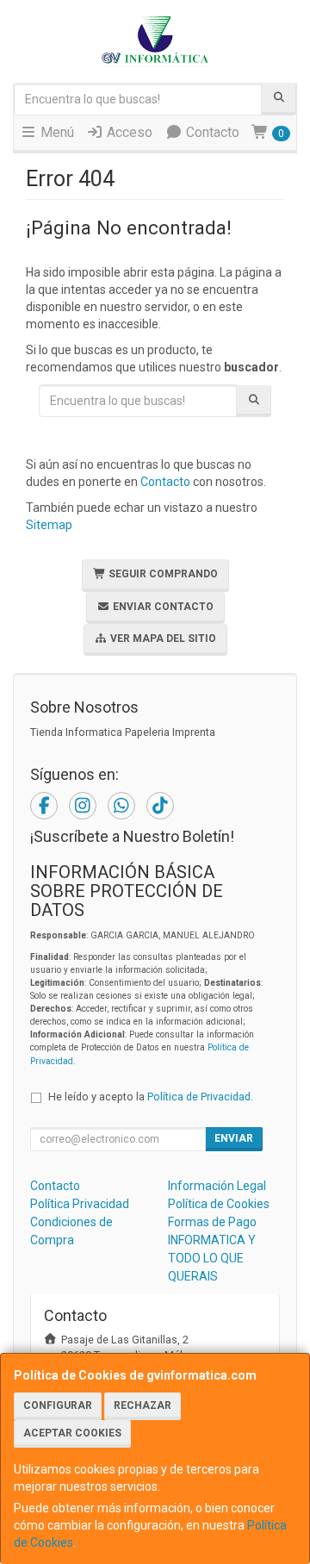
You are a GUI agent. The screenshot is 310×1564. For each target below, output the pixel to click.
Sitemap (49, 525)
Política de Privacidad (199, 1096)
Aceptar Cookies (72, 1433)
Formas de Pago (212, 1222)
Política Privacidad (79, 1204)
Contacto (211, 132)
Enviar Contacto (162, 607)
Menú (55, 132)
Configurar (57, 1405)
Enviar (233, 1138)
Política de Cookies (219, 1204)
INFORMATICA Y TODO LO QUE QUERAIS (212, 1258)
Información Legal (217, 1186)
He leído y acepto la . (150, 1096)
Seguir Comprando (162, 574)
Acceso (127, 132)
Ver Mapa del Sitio (162, 638)
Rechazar (142, 1405)
